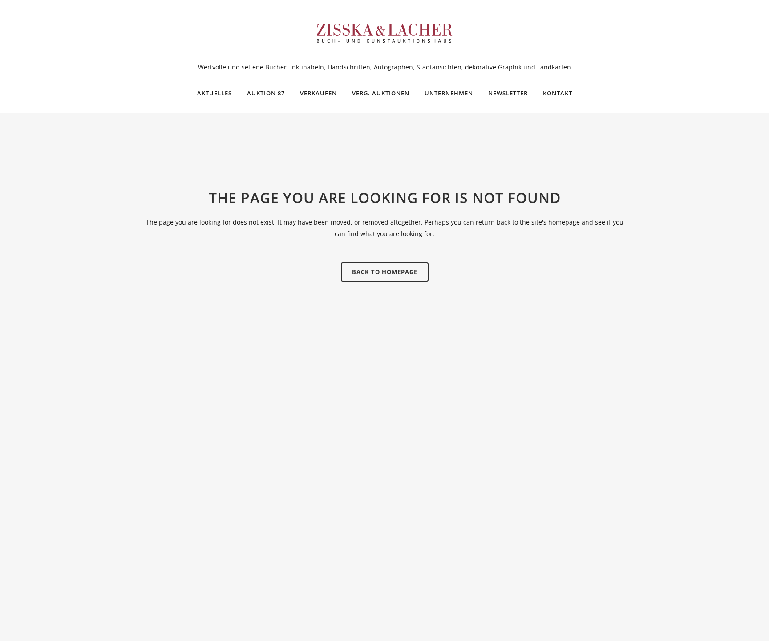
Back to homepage (384, 272)
